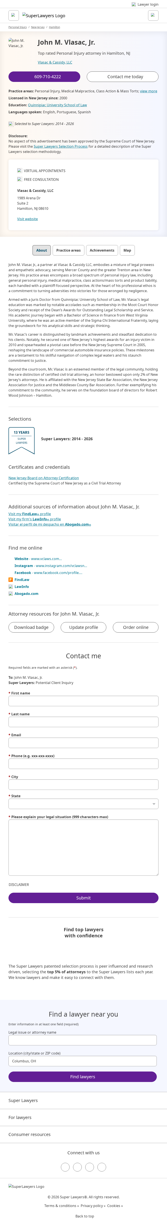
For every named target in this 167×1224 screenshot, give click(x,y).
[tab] (41, 250)
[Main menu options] (13, 15)
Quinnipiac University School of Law (57, 105)
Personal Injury (17, 27)
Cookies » (115, 1205)
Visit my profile (29, 513)
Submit (83, 898)
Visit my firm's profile (34, 519)
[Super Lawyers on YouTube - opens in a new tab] (89, 1167)
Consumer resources (29, 1134)
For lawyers (20, 1117)
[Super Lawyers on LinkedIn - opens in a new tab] (101, 1167)
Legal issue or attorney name (32, 1032)
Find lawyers (82, 1077)
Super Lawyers (23, 1100)
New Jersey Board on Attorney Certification (43, 478)
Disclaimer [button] (19, 884)
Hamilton (54, 27)
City (13, 776)
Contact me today (125, 77)
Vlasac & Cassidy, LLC (55, 62)
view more (148, 91)
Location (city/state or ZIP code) (34, 1053)
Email (14, 735)
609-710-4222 (86, 7)
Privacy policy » (93, 1205)
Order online (136, 627)
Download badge (31, 627)
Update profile (83, 627)
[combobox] (82, 1040)
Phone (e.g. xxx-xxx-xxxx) (31, 755)
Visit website (27, 219)
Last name (19, 714)
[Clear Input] (151, 1040)
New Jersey (38, 27)
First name (19, 693)
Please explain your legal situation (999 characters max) (58, 816)
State (14, 796)
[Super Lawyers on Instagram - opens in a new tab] (77, 1167)
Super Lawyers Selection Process (61, 146)
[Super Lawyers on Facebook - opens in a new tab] (65, 1167)
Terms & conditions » (61, 1205)
